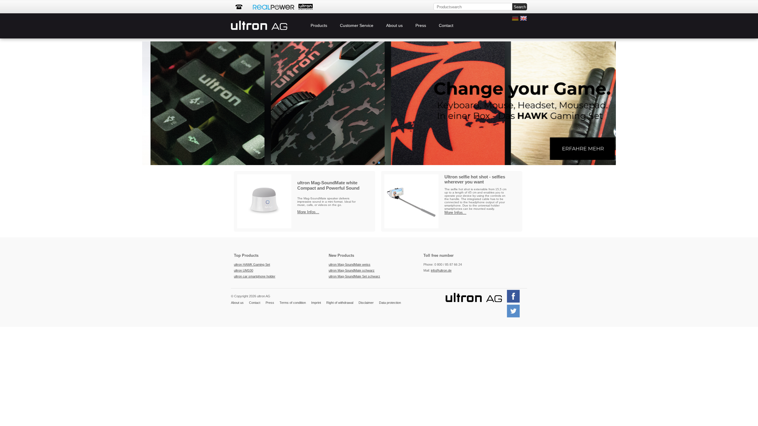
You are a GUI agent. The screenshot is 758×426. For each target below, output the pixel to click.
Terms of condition (293, 302)
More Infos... (308, 212)
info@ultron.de (441, 270)
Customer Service (356, 25)
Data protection (390, 302)
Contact (446, 25)
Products (319, 25)
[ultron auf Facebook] (515, 302)
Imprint (316, 302)
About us (394, 25)
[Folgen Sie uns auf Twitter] (515, 317)
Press (420, 25)
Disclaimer (366, 302)
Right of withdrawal (339, 302)
